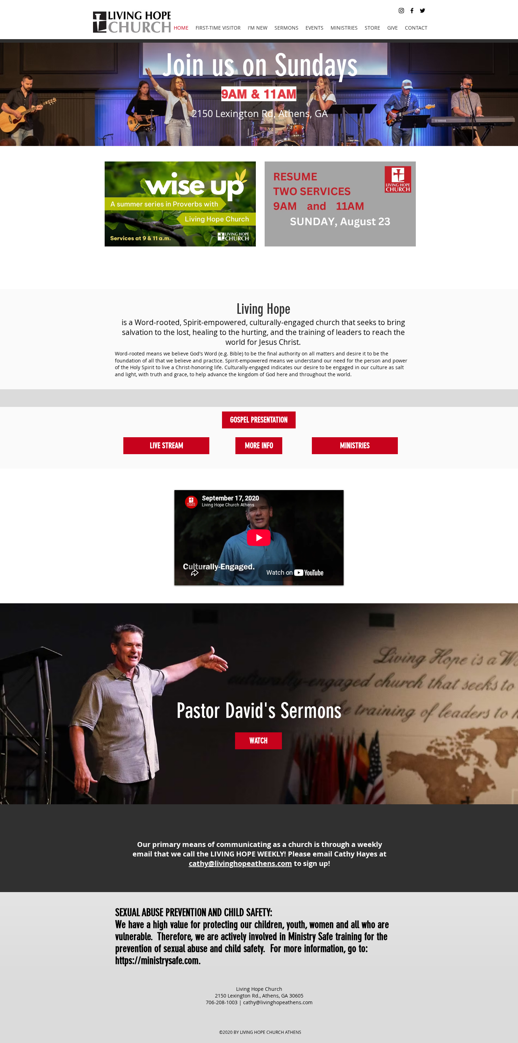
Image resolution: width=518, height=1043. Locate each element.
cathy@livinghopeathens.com (240, 863)
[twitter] (422, 10)
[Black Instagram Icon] (401, 10)
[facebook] (411, 10)
